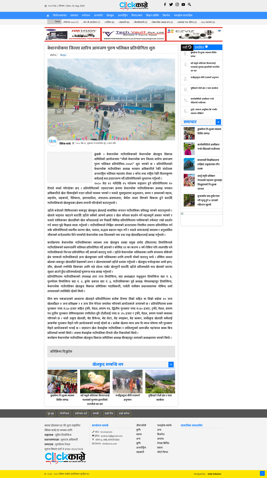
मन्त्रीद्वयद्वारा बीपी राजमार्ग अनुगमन (205, 77)
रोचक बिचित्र (163, 443)
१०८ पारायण (208, 22)
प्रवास (139, 434)
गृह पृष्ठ (50, 413)
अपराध (160, 439)
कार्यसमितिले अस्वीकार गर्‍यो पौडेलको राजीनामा (202, 101)
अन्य (159, 430)
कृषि (138, 430)
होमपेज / (53, 55)
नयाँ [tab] (184, 47)
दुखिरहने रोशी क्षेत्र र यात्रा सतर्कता (204, 88)
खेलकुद (110, 15)
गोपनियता (64, 413)
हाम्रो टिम (109, 413)
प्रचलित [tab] (199, 47)
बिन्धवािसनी (141, 22)
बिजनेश (166, 15)
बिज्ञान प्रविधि (152, 15)
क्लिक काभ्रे (65, 143)
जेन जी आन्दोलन (92, 22)
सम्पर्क (96, 413)
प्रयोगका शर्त (81, 413)
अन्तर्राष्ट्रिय (123, 15)
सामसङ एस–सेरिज (187, 22)
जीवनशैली (141, 425)
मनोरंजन (86, 15)
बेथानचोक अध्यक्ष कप (162, 22)
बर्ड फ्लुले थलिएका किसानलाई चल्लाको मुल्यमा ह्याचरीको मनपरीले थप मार (205, 67)
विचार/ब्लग (136, 15)
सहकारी (124, 22)
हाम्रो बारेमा (124, 413)
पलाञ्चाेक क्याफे (164, 425)
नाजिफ (109, 22)
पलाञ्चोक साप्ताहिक (183, 15)
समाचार (74, 15)
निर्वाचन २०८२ (71, 22)
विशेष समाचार (60, 15)
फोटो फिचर (162, 452)
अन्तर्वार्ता (98, 15)
